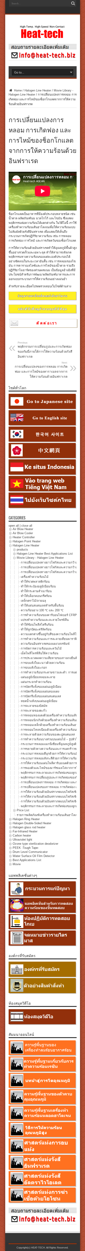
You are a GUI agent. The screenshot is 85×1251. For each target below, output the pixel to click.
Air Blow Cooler (23, 533)
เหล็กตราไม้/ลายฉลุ (33, 600)
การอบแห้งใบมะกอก (34, 667)
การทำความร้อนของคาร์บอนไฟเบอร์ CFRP (49, 615)
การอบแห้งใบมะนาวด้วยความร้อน (43, 663)
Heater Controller (24, 537)
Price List (23, 810)
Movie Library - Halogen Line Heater (40, 558)
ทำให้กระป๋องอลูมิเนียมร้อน (38, 586)
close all (26, 525)
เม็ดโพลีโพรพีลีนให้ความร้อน (39, 653)
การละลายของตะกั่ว (33, 710)
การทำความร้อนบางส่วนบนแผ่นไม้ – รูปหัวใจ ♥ (51, 739)
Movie (17, 864)
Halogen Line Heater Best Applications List (45, 554)
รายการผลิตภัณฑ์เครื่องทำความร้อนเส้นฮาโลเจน (48, 815)
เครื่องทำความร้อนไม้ (35, 577)
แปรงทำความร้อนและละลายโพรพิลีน (45, 620)
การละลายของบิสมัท (34, 706)
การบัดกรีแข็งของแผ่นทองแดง (40, 691)
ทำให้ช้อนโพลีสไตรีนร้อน (37, 624)
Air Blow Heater (23, 529)
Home (17, 90)
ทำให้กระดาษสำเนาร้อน (36, 591)
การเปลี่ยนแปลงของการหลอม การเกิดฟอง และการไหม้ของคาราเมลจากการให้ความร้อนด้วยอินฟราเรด (41, 369)
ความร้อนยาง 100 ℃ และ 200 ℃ (42, 610)
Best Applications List (27, 860)
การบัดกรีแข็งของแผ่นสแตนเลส (41, 696)
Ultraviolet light (22, 840)
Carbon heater (22, 835)
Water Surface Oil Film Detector (34, 856)
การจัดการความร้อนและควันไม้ (41, 648)
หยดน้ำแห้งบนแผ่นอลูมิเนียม (39, 701)
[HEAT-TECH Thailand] (42, 36)
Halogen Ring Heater (26, 819)
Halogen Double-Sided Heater (32, 823)
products (22, 549)
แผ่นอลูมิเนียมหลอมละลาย (38, 677)
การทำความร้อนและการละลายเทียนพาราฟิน (50, 639)
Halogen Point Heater (27, 541)
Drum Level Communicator (30, 852)
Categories (17, 518)
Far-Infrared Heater (25, 831)
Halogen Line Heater (37, 90)
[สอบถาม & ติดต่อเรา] (43, 59)
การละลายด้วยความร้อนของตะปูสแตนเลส (48, 734)
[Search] (73, 3)
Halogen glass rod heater (29, 827)
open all (14, 525)
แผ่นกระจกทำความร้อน (36, 682)
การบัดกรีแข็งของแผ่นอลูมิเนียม (41, 686)
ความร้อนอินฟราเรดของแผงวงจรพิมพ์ (45, 643)
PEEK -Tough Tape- (26, 848)
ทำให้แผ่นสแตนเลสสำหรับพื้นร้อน (42, 605)
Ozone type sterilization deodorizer (35, 844)
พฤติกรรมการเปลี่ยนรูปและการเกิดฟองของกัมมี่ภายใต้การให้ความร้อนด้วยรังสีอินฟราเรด (45, 349)
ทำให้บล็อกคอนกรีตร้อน (36, 596)
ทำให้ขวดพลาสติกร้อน (35, 581)
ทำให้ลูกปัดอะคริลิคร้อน (36, 629)
